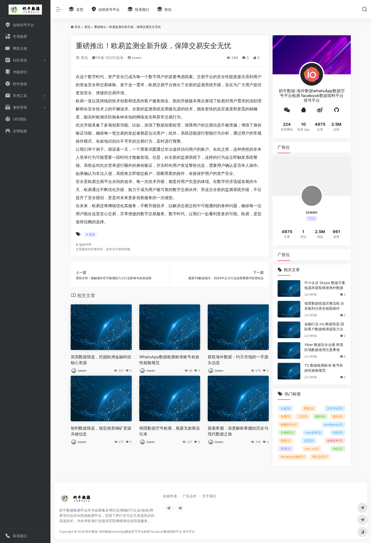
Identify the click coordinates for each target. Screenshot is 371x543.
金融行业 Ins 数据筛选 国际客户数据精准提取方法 (324, 326)
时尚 (338, 432)
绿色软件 (335, 440)
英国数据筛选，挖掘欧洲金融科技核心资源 (101, 359)
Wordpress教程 (293, 457)
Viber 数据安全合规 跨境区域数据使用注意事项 (323, 347)
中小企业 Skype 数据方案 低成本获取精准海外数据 (324, 285)
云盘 (285, 408)
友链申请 (170, 496)
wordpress (333, 424)
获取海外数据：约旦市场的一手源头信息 (238, 359)
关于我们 (209, 496)
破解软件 (289, 424)
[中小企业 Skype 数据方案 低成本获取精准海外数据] (289, 288)
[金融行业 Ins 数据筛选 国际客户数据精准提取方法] (289, 330)
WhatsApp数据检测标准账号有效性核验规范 (169, 359)
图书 (338, 416)
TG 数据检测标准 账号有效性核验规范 (323, 367)
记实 (309, 440)
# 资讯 (90, 234)
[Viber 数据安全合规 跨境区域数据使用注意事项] (289, 350)
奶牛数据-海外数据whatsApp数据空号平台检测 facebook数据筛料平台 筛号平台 (140, 531)
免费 (285, 416)
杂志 (338, 449)
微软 (320, 416)
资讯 (87, 27)
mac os (312, 449)
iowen (136, 57)
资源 (285, 449)
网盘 (309, 408)
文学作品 (335, 408)
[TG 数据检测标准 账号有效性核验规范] (289, 371)
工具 (303, 416)
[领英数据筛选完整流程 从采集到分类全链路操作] (289, 309)
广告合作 (189, 496)
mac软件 (313, 432)
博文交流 (320, 457)
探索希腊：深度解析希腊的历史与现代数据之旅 (238, 431)
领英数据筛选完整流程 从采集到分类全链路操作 (324, 305)
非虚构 (287, 432)
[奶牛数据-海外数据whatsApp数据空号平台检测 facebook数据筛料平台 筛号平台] (75, 499)
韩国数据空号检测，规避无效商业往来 (169, 431)
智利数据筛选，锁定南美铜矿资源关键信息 (101, 431)
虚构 (285, 440)
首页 (77, 27)
